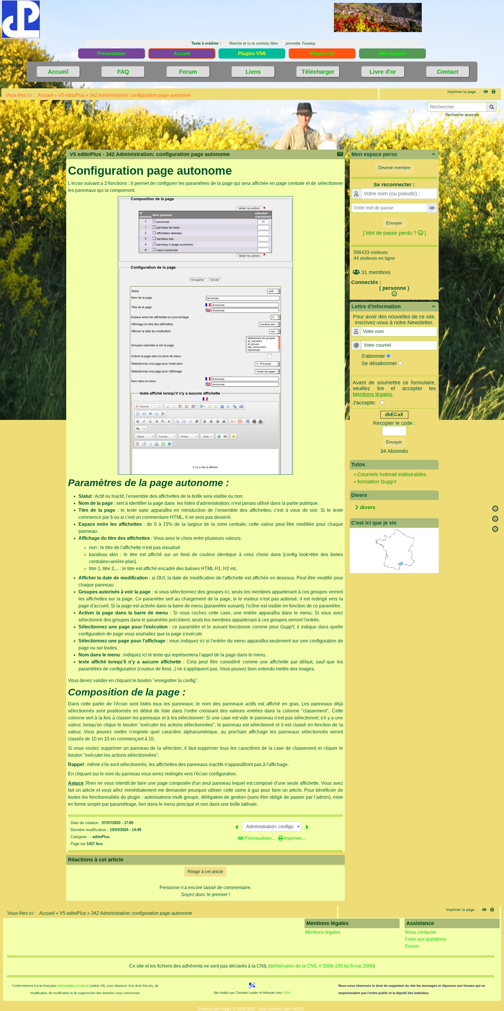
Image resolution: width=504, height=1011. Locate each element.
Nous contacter (420, 932)
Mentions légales (322, 932)
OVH (286, 992)
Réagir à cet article (205, 871)
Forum (412, 946)
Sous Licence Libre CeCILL (281, 1009)
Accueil (45, 95)
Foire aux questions (425, 939)
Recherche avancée (462, 115)
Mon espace (392, 53)
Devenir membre (394, 167)
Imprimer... (294, 838)
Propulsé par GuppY (215, 1009)
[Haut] (495, 508)
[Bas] (495, 529)
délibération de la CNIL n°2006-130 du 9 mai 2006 (321, 965)
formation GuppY (377, 482)
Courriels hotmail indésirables (391, 474)
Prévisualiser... (259, 838)
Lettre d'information (393, 306)
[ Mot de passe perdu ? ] (394, 233)
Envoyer (394, 222)
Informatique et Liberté (73, 985)
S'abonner (373, 356)
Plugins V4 (322, 53)
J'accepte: (366, 403)
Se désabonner (379, 363)
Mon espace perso (393, 154)
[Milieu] (495, 519)
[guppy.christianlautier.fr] (21, 18)
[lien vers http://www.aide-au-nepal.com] (378, 17)
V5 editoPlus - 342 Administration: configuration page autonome (150, 154)
